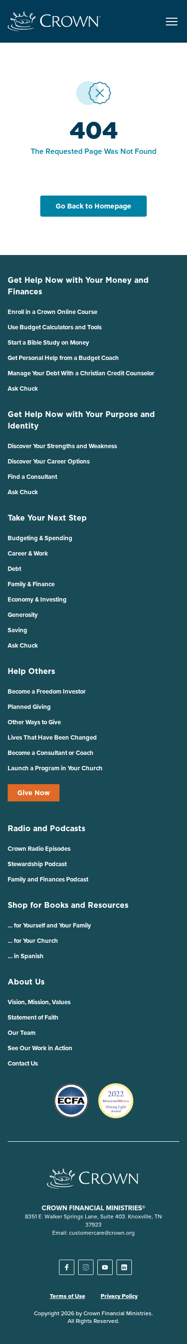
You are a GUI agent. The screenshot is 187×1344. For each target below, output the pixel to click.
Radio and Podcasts (46, 828)
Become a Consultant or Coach (51, 753)
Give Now (33, 793)
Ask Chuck (23, 388)
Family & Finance (31, 584)
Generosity (23, 615)
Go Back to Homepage (93, 206)
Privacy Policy (119, 1296)
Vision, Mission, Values (39, 1002)
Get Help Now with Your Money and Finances (78, 286)
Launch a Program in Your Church (55, 768)
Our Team (21, 1033)
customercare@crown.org (102, 1232)
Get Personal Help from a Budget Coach (63, 358)
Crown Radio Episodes (39, 849)
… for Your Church (33, 941)
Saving (17, 630)
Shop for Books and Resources (68, 905)
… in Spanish (26, 956)
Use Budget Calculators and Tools (55, 327)
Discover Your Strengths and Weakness (62, 446)
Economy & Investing (37, 599)
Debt (14, 569)
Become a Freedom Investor (47, 691)
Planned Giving (29, 707)
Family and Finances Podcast (48, 879)
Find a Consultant (32, 477)
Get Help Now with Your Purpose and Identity (81, 420)
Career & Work (28, 553)
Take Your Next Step (47, 517)
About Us (26, 981)
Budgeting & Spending (40, 538)
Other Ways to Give (34, 722)
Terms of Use (67, 1296)
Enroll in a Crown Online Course (52, 312)
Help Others (31, 671)
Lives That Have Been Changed (52, 737)
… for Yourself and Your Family (49, 925)
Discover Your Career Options (49, 461)
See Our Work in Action (40, 1048)
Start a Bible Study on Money (48, 342)
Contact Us (23, 1063)
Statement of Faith (33, 1017)
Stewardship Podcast (37, 864)
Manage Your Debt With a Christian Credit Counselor (81, 373)
